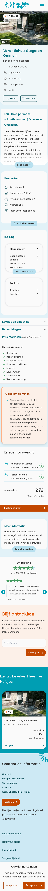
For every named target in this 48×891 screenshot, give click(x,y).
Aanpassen (12, 885)
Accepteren (32, 885)
